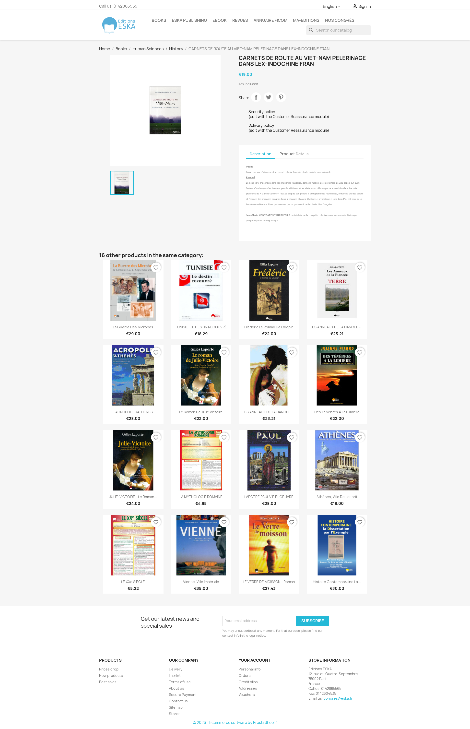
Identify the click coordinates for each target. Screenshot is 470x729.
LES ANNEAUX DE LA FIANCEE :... (269, 412)
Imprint (175, 675)
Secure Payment (183, 694)
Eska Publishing (189, 20)
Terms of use (180, 682)
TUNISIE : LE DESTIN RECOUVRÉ (201, 327)
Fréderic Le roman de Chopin (269, 327)
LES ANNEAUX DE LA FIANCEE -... (337, 327)
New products (111, 675)
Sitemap (176, 707)
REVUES (240, 20)
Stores (174, 713)
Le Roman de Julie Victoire (201, 412)
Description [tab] (260, 153)
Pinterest (281, 97)
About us (176, 688)
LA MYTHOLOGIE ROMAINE (201, 496)
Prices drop (108, 669)
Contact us (178, 701)
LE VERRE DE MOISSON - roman (269, 581)
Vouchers (247, 694)
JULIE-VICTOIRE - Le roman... (133, 496)
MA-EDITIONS (306, 20)
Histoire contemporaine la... (337, 581)
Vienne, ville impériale (201, 581)
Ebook (219, 20)
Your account (254, 660)
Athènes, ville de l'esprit (337, 496)
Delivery (175, 669)
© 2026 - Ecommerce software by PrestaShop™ (235, 722)
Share (256, 97)
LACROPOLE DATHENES (133, 412)
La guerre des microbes (133, 327)
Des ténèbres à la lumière (337, 412)
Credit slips (248, 682)
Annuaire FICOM (270, 20)
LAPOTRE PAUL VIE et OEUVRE (269, 496)
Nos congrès (339, 20)
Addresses (248, 688)
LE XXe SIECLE (133, 581)
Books (159, 20)
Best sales (108, 682)
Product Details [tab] (294, 153)
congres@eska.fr (338, 698)
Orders (245, 675)
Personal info (250, 669)
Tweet (268, 97)
